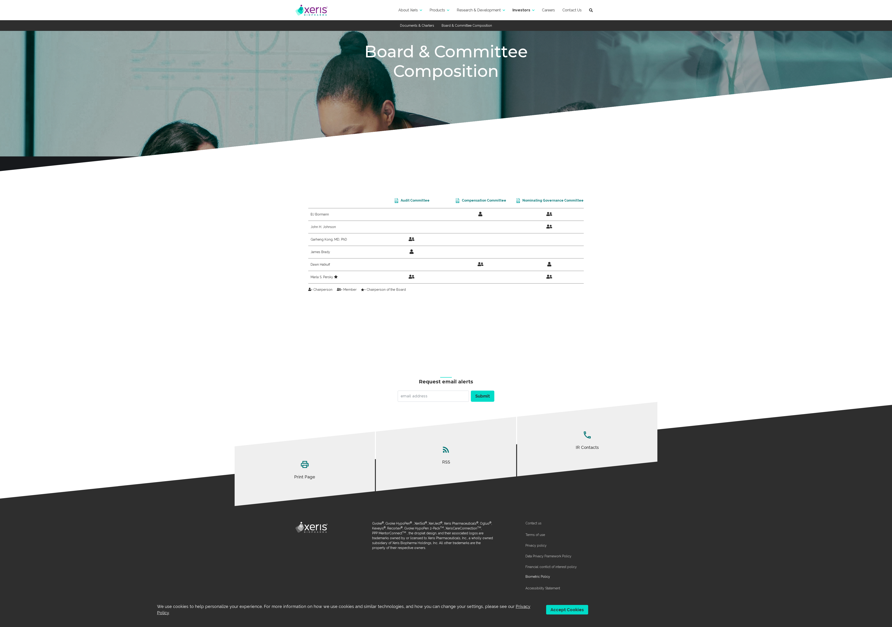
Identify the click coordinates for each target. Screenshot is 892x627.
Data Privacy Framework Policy (548, 556)
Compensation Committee (484, 200)
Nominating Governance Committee (553, 200)
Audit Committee (415, 200)
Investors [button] (521, 10)
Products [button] (437, 10)
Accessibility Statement (542, 588)
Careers (548, 10)
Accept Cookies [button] (567, 609)
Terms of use (535, 535)
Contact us (533, 523)
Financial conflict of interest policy (551, 567)
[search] (591, 10)
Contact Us (572, 10)
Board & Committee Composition (467, 25)
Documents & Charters (417, 25)
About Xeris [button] (408, 10)
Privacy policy (536, 545)
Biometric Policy (537, 576)
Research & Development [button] (479, 10)
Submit (482, 396)
